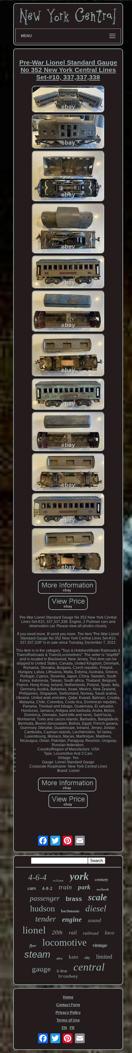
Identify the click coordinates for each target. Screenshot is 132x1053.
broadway (68, 976)
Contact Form (68, 1005)
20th (57, 932)
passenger (45, 898)
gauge (41, 969)
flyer (32, 946)
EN (64, 1028)
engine (72, 919)
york (79, 876)
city (87, 958)
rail (73, 932)
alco (59, 958)
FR (72, 1028)
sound (94, 920)
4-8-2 (47, 888)
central (89, 967)
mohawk (103, 889)
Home (68, 997)
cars (32, 888)
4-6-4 (37, 877)
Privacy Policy (68, 1012)
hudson (42, 908)
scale (97, 897)
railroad (91, 933)
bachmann (70, 911)
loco (109, 932)
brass (74, 898)
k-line (62, 970)
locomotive (64, 942)
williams (58, 880)
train (65, 887)
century (101, 879)
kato (73, 957)
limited (104, 956)
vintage (100, 945)
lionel (34, 930)
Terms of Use (68, 1020)
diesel (95, 908)
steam (37, 954)
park (84, 887)
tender (45, 918)
